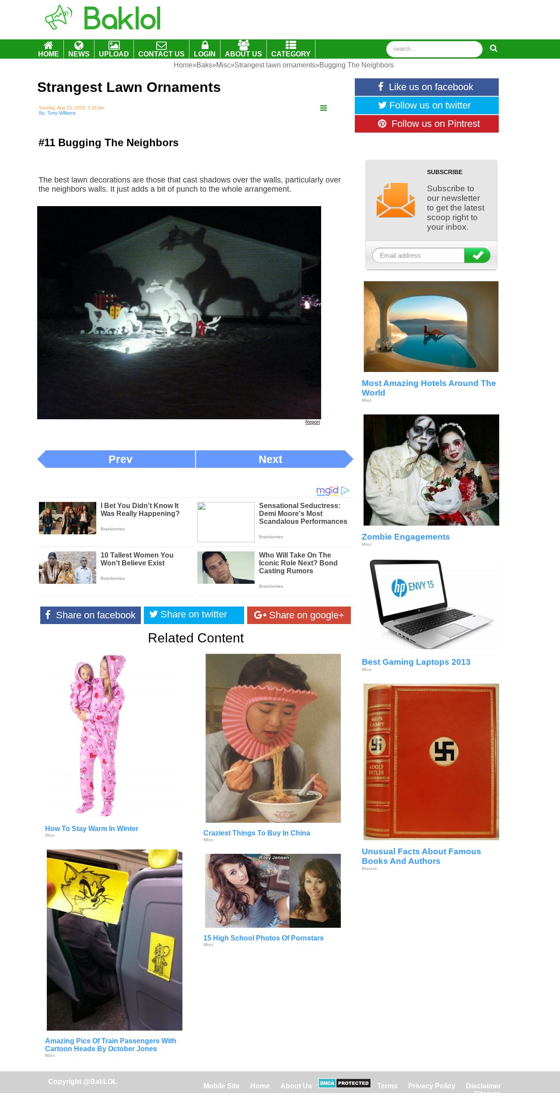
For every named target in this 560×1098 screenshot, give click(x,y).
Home (261, 1086)
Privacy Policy (431, 1086)
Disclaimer (483, 1086)
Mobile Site (221, 1086)
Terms (387, 1086)
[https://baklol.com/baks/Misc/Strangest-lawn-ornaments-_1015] (323, 108)
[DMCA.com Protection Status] (344, 1086)
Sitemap (487, 1094)
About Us (296, 1086)
